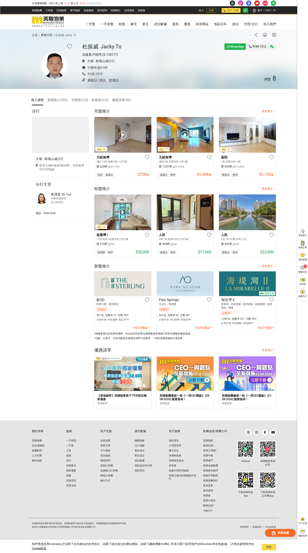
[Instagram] (257, 432)
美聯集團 (37, 10)
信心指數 (140, 445)
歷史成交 (140, 455)
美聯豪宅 (71, 465)
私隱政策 (257, 527)
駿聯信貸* (208, 505)
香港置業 (208, 485)
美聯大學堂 (209, 500)
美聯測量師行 (210, 480)
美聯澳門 (208, 460)
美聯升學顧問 (210, 475)
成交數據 (140, 460)
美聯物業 (208, 440)
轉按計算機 (106, 475)
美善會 (172, 465)
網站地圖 (37, 460)
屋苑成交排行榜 (143, 465)
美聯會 (141, 10)
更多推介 (267, 111)
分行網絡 (105, 450)
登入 (201, 10)
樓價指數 (140, 440)
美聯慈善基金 (176, 460)
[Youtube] (273, 432)
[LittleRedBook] (267, 449)
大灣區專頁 (175, 445)
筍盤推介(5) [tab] (79, 100)
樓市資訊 (174, 450)
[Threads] (248, 432)
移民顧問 (102, 10)
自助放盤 (105, 440)
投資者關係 (38, 445)
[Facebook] (265, 432)
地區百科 (140, 470)
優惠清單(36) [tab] (121, 100)
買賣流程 (71, 485)
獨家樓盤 (71, 470)
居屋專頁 (71, 480)
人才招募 (37, 455)
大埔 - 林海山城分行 (101, 61)
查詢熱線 (105, 455)
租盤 (68, 475)
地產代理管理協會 (179, 470)
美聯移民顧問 (210, 470)
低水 (68, 460)
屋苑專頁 (174, 440)
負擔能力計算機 (109, 470)
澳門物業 (75, 10)
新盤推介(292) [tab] (57, 100)
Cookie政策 (39, 548)
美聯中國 (208, 455)
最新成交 (140, 450)
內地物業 (61, 10)
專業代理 (46, 35)
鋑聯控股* (208, 445)
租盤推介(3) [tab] (100, 100)
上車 (68, 450)
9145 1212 (95, 74)
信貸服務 (129, 10)
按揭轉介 (116, 10)
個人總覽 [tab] (37, 100)
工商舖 (49, 10)
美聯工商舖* (210, 450)
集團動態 (37, 450)
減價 (68, 455)
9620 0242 (50, 213)
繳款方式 (105, 480)
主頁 (35, 35)
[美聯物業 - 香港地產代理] (48, 21)
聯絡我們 (105, 460)
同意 (269, 547)
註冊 (211, 10)
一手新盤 (71, 440)
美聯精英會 (175, 455)
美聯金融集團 (210, 465)
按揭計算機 (106, 465)
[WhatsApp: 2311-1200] (245, 10)
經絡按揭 (208, 490)
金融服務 (89, 10)
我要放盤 (283, 532)
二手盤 (70, 445)
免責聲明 (244, 527)
